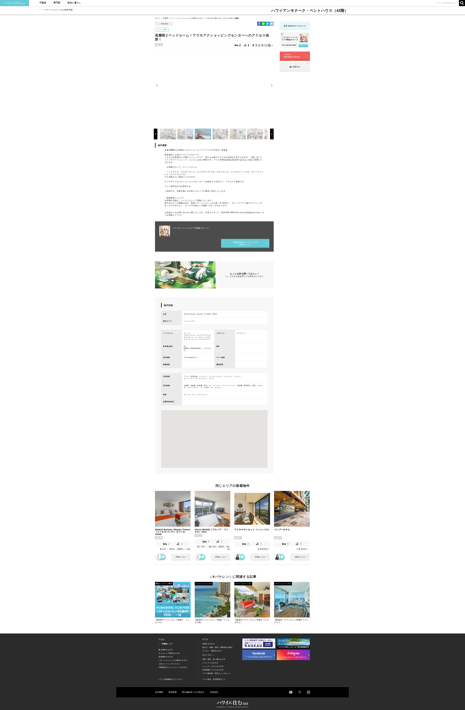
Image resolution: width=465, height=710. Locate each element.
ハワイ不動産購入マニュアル (170, 679)
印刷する (296, 67)
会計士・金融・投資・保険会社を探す (217, 647)
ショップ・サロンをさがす (213, 666)
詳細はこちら (303, 45)
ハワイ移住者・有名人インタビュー (216, 673)
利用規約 (214, 692)
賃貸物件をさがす (166, 657)
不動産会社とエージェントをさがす (173, 667)
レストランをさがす (210, 663)
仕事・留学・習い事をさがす (213, 659)
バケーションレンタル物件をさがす (189, 18)
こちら (238, 276)
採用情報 (173, 692)
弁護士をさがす (208, 644)
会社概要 (159, 692)
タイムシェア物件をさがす (169, 653)
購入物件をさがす (166, 650)
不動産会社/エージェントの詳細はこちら (245, 243)
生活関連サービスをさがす (213, 670)
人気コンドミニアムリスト (169, 664)
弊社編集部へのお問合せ (193, 692)
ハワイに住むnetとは (445, 3)
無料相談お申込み (292, 56)
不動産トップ (168, 18)
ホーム (157, 18)
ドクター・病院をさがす (212, 651)
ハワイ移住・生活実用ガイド (213, 679)
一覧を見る (164, 24)
